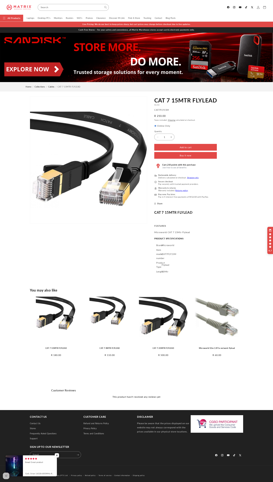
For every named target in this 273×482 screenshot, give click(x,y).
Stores (33, 428)
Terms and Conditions (93, 433)
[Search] (105, 7)
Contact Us (35, 423)
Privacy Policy (90, 428)
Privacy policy (76, 475)
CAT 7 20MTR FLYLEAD (163, 348)
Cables (51, 86)
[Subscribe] (78, 455)
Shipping (171, 120)
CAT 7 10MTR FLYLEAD (56, 348)
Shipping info (193, 178)
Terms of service (105, 475)
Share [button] (160, 203)
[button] (11, 18)
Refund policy (90, 475)
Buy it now (185, 155)
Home (28, 86)
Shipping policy (139, 475)
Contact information (122, 475)
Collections (40, 86)
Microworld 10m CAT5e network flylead (217, 348)
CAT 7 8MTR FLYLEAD (110, 348)
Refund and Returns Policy (96, 423)
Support (34, 438)
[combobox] (73, 7)
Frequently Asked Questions (43, 433)
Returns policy (181, 190)
